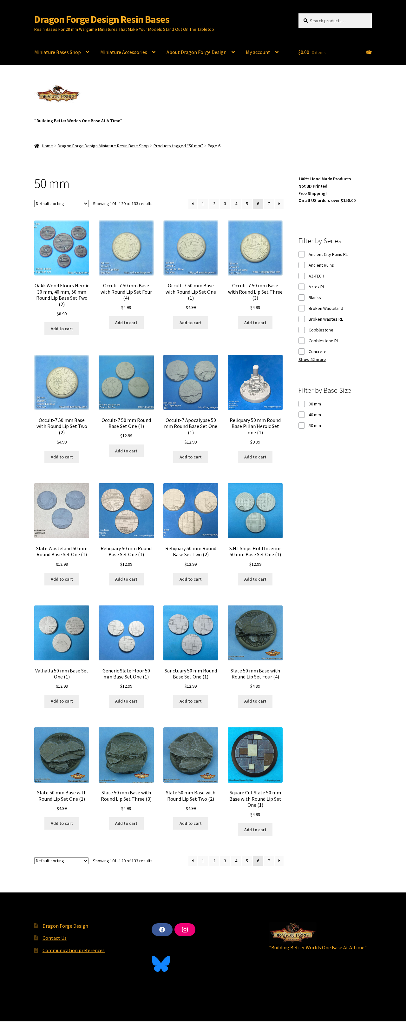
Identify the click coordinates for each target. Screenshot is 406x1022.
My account (258, 52)
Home (47, 146)
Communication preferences (74, 950)
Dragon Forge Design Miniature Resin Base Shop (103, 146)
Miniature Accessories (123, 52)
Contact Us (55, 938)
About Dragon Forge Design (196, 52)
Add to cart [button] (62, 328)
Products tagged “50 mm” (178, 146)
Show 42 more (312, 359)
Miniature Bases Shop (57, 52)
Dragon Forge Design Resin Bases (101, 19)
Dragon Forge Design (65, 926)
